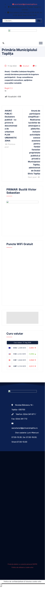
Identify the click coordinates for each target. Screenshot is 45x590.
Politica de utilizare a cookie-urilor (22, 567)
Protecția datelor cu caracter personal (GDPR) (22, 564)
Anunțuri (26, 66)
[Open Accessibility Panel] (1, 585)
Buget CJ (9, 88)
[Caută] (39, 20)
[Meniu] (41, 43)
